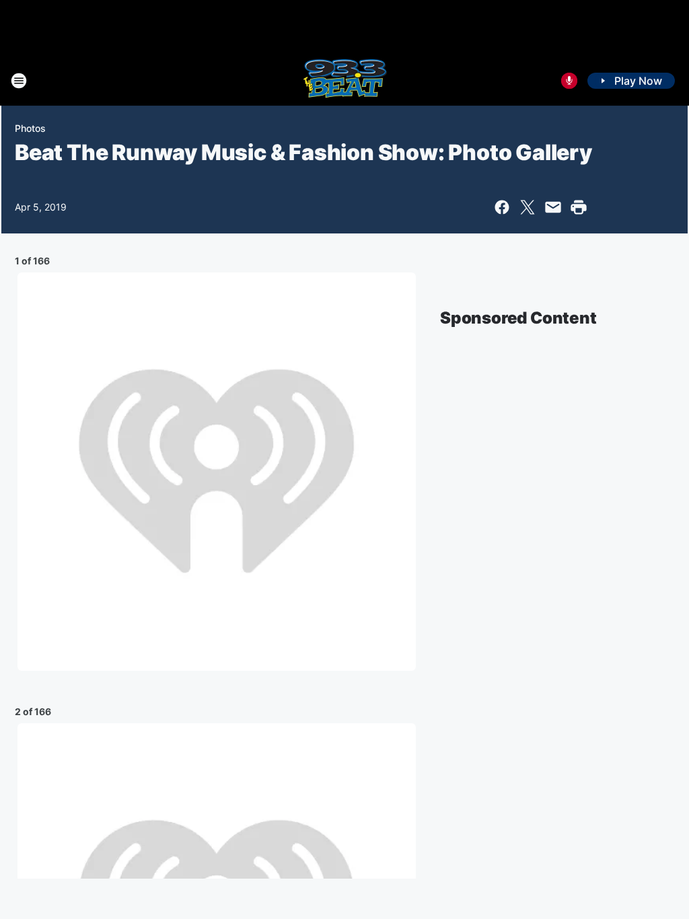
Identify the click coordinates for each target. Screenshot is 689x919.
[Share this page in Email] (553, 207)
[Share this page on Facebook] (502, 207)
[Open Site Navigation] (19, 81)
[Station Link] (345, 80)
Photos (30, 128)
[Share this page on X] (527, 207)
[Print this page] (578, 207)
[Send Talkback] (569, 81)
